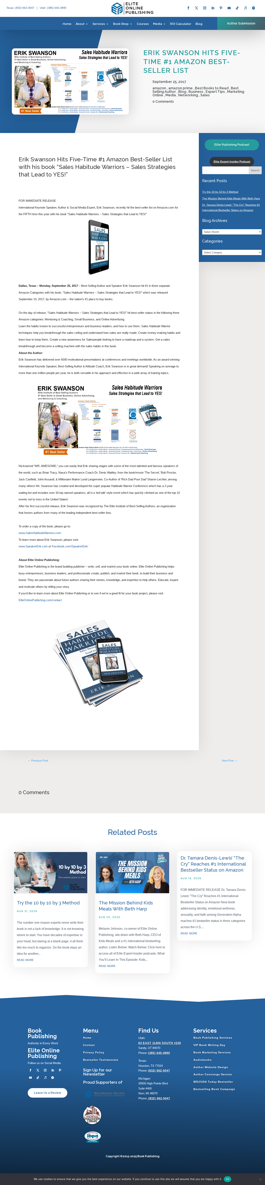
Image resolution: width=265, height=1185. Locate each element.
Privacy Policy (93, 1052)
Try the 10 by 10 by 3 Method (220, 191)
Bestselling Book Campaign (214, 1089)
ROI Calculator (180, 24)
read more (25, 959)
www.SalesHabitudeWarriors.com (40, 533)
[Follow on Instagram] (205, 8)
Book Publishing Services (212, 1037)
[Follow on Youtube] (229, 8)
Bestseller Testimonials (100, 1059)
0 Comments (163, 101)
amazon (159, 88)
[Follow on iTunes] (245, 8)
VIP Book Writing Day (209, 1045)
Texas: (10, 7)
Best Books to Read (212, 88)
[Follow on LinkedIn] (213, 8)
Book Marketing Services (212, 1052)
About (80, 24)
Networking (188, 95)
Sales (205, 95)
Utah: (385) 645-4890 (53, 7)
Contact (89, 1045)
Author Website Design (210, 1067)
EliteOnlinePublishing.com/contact (40, 600)
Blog (199, 24)
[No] (260, 1179)
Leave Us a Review (47, 1093)
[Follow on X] (196, 8)
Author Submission (241, 23)
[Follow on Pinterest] (221, 8)
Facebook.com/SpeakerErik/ (70, 546)
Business (196, 92)
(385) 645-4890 (159, 1053)
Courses (143, 24)
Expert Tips (215, 92)
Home (67, 24)
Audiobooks (202, 1059)
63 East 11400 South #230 (159, 1043)
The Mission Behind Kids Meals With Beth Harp (231, 198)
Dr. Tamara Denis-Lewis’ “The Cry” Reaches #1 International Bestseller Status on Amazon (213, 864)
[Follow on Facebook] (188, 8)
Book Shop (121, 24)
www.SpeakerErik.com (33, 546)
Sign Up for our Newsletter (97, 1072)
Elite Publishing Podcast (231, 144)
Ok (227, 1179)
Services (99, 24)
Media (157, 24)
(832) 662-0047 (159, 1070)
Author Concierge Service (212, 1074)
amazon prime (180, 88)
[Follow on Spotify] (253, 8)
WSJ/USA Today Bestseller (213, 1081)
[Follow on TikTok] (237, 8)
